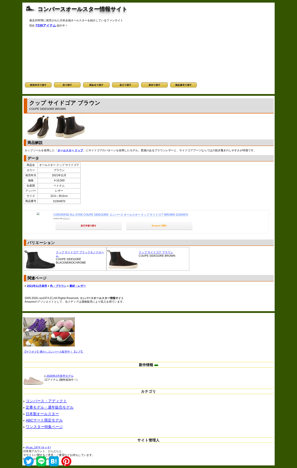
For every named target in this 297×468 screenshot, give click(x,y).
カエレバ (66, 218)
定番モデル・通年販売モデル (50, 407)
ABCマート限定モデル (44, 420)
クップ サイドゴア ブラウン (156, 252)
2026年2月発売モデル (60, 375)
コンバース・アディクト (46, 401)
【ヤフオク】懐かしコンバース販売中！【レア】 (53, 351)
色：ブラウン (58, 285)
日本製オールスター (42, 414)
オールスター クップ (70, 150)
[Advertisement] (148, 55)
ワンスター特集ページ (44, 427)
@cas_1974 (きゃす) (38, 447)
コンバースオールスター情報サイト (83, 9)
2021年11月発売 (37, 285)
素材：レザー (77, 285)
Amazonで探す (159, 225)
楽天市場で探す (88, 225)
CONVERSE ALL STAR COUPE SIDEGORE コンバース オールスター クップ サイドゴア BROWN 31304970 (120, 214)
